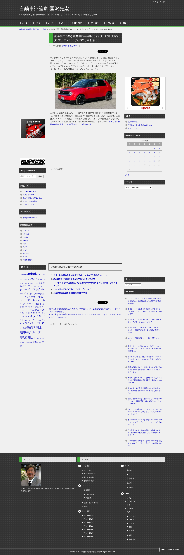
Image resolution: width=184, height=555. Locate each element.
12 (139, 157)
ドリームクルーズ (34, 309)
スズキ (25, 250)
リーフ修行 (88, 470)
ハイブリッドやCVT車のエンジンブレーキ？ (72, 289)
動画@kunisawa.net (30, 218)
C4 (21, 274)
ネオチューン (133, 128)
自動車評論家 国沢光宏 (44, 8)
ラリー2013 (88, 519)
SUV (29, 279)
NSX (26, 279)
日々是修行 (78, 23)
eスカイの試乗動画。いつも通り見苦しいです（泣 (144, 339)
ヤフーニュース (25, 320)
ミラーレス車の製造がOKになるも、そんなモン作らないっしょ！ (81, 275)
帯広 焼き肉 (36, 338)
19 (139, 161)
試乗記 (39, 342)
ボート (63, 23)
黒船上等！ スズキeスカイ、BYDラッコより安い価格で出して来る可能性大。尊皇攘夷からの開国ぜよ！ (145, 348)
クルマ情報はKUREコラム (32, 198)
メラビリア (37, 316)
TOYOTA (26, 231)
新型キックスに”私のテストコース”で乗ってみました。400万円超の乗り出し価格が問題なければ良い (144, 330)
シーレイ (132, 539)
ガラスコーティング (37, 286)
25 (135, 165)
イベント (130, 498)
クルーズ (25, 289)
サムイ (25, 297)
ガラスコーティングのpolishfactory (140, 125)
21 (149, 161)
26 (139, 165)
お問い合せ (111, 23)
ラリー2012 (88, 522)
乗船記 (30, 327)
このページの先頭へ (172, 550)
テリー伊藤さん (36, 307)
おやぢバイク (89, 481)
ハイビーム (23, 313)
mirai (32, 274)
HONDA (25, 274)
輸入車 (25, 257)
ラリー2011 (88, 526)
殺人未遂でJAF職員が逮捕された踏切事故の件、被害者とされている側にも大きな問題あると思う (145, 390)
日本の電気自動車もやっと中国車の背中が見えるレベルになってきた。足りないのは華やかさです (145, 443)
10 (130, 157)
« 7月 (127, 175)
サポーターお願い (29, 191)
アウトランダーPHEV (27, 283)
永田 (124, 23)
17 (130, 161)
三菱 (24, 244)
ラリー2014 (88, 515)
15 (154, 157)
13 (144, 157)
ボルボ (35, 313)
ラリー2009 (88, 529)
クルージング (131, 501)
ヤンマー (132, 516)
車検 (85, 506)
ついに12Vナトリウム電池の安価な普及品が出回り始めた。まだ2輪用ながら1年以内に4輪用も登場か (145, 301)
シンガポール (27, 300)
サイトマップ (160, 2)
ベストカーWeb (28, 195)
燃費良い (23, 342)
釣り (128, 505)
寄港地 (26, 337)
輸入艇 (129, 535)
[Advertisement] (85, 147)
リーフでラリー (89, 474)
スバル (25, 247)
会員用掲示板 (133, 122)
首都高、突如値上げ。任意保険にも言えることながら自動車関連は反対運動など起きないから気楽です (145, 380)
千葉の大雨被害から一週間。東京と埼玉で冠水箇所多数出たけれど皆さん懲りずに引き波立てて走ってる (145, 369)
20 (144, 161)
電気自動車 (90, 494)
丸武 (24, 328)
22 (154, 161)
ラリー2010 (88, 533)
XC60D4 (42, 279)
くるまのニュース (29, 204)
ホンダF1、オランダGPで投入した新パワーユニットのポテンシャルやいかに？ (144, 321)
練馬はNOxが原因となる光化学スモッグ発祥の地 (74, 279)
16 (159, 157)
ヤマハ (131, 520)
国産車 (129, 470)
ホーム (24, 23)
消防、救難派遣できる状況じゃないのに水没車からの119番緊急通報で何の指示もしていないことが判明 (145, 401)
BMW (131, 487)
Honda (25, 237)
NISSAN (26, 234)
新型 (42, 338)
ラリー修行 (94, 23)
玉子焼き (29, 342)
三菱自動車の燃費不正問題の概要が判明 (70, 293)
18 (135, 161)
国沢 (39, 327)
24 (130, 165)
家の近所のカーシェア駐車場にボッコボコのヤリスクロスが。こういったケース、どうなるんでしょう (145, 422)
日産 (130, 527)
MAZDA (25, 240)
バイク (50, 23)
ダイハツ (26, 253)
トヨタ (131, 523)
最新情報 (87, 490)
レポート (130, 508)
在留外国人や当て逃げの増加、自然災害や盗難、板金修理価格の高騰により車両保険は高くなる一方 (145, 432)
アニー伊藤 (38, 283)
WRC (35, 279)
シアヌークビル (36, 297)
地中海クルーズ (30, 332)
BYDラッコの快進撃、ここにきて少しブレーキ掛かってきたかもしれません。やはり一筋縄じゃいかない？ (145, 411)
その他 (131, 530)
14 (149, 157)
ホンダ (30, 313)
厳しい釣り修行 (89, 477)
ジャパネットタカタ (32, 304)
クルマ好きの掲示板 (30, 201)
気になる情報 (27, 260)
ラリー (34, 320)
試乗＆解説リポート (70, 46)
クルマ (37, 23)
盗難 (35, 342)
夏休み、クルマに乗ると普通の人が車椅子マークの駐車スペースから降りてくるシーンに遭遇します (145, 311)
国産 (128, 512)
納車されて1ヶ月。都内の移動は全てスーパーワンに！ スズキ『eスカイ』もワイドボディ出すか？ (144, 359)
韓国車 (88, 498)
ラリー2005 (88, 536)
